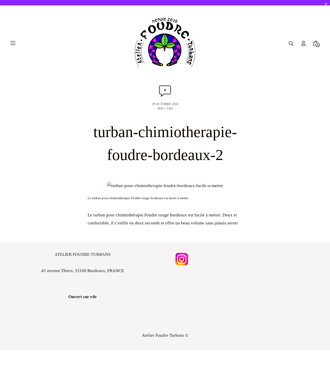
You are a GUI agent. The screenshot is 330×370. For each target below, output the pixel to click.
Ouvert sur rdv (82, 296)
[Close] (325, 4)
